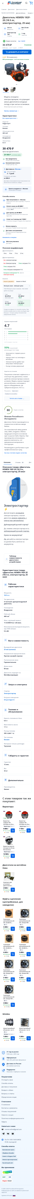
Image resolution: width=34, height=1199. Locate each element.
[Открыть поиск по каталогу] (26, 3)
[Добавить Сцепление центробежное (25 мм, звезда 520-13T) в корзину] (13, 979)
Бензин (6, 739)
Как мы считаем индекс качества (15, 453)
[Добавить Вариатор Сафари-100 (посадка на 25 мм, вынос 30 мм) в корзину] (13, 830)
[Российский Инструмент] (14, 3)
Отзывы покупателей (9, 1111)
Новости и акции (7, 1115)
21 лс (21, 253)
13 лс (5, 253)
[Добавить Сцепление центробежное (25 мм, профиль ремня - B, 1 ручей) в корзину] (13, 929)
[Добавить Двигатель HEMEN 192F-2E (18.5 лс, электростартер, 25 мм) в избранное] (22, 64)
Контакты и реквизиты (9, 1108)
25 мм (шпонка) (10, 649)
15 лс (10, 253)
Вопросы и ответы (8, 1094)
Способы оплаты (7, 1083)
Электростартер (10, 693)
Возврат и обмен (7, 1090)
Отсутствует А (9, 700)
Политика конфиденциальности (13, 1118)
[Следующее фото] (29, 72)
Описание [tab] (7, 462)
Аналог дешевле (9, 281)
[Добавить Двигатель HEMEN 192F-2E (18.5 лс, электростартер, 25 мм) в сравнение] (22, 68)
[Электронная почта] (13, 1133)
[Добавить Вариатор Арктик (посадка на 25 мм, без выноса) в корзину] (13, 856)
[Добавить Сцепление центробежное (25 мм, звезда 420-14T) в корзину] (13, 1005)
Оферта (4, 1122)
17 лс (16, 253)
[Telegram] (3, 1133)
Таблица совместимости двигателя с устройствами (15, 559)
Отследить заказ (7, 1080)
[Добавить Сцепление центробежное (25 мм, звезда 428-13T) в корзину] (29, 979)
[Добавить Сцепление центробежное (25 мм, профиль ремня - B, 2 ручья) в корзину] (13, 954)
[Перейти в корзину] (31, 3)
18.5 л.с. (7, 595)
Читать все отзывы (17, 399)
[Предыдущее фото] (5, 72)
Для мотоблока (20, 13)
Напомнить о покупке (9, 237)
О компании (6, 1105)
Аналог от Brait (21, 281)
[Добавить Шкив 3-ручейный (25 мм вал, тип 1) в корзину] (13, 1038)
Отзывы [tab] (19, 462)
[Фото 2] (13, 90)
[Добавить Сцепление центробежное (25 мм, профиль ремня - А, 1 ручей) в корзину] (29, 954)
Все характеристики (9, 118)
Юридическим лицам (9, 1097)
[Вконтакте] (8, 1133)
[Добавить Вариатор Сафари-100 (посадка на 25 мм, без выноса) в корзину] (29, 830)
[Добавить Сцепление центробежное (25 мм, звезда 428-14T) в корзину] (29, 929)
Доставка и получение (9, 1087)
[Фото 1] (6, 90)
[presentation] (19, 462)
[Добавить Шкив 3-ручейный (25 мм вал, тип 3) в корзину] (29, 1038)
